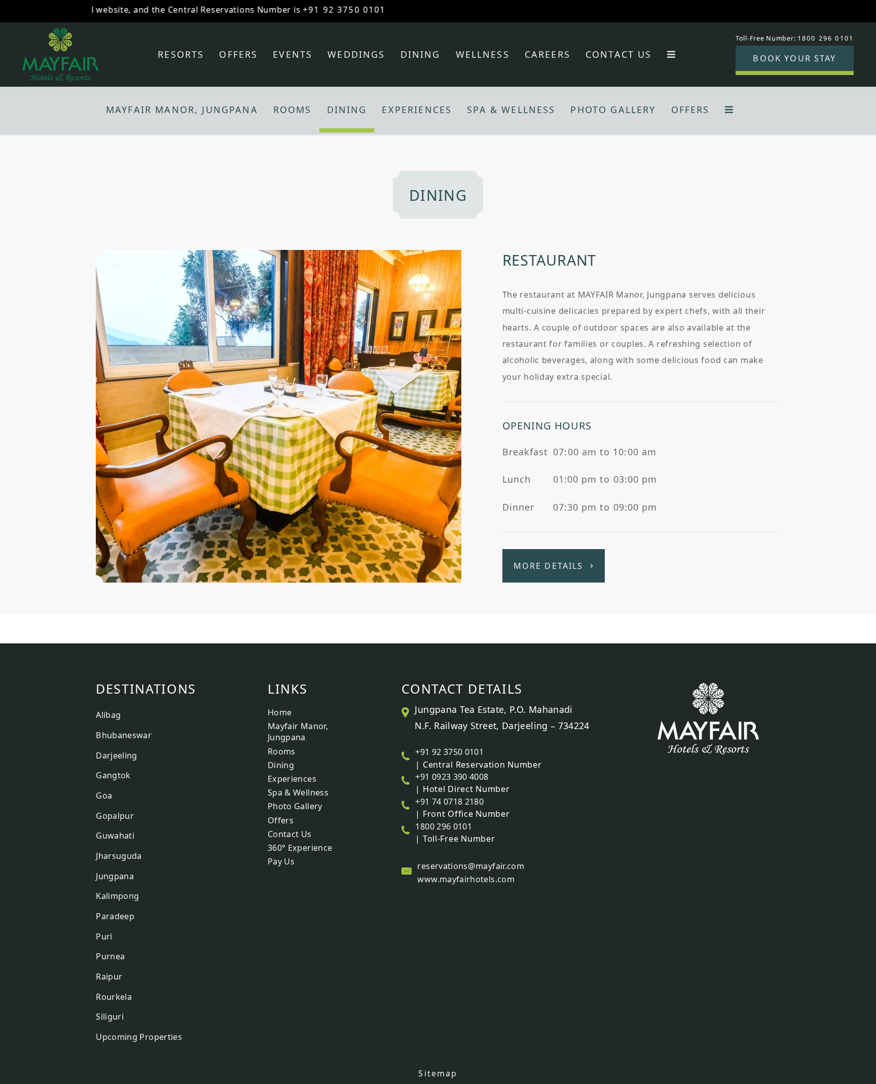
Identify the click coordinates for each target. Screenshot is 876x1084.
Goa (104, 795)
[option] (438, 416)
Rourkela (114, 996)
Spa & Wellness (511, 109)
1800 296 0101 (443, 826)
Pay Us (281, 861)
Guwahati (115, 835)
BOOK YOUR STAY (794, 58)
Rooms (292, 109)
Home (279, 712)
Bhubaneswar (124, 735)
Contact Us (619, 54)
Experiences (417, 109)
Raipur (109, 976)
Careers (547, 54)
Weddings (356, 54)
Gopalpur (115, 815)
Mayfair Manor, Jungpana (182, 109)
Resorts (181, 54)
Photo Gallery (612, 109)
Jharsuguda (119, 855)
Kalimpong (117, 895)
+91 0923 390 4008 (451, 776)
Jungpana (115, 876)
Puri (104, 936)
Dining (420, 54)
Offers (238, 54)
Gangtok (113, 775)
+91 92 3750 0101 (315, 9)
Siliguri (110, 1016)
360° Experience (300, 847)
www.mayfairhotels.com (466, 879)
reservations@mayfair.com (470, 866)
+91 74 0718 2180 (449, 801)
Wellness (482, 54)
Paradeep (115, 916)
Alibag (108, 714)
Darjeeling (116, 755)
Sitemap (437, 1073)
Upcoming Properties (139, 1036)
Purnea (110, 956)
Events (292, 54)
